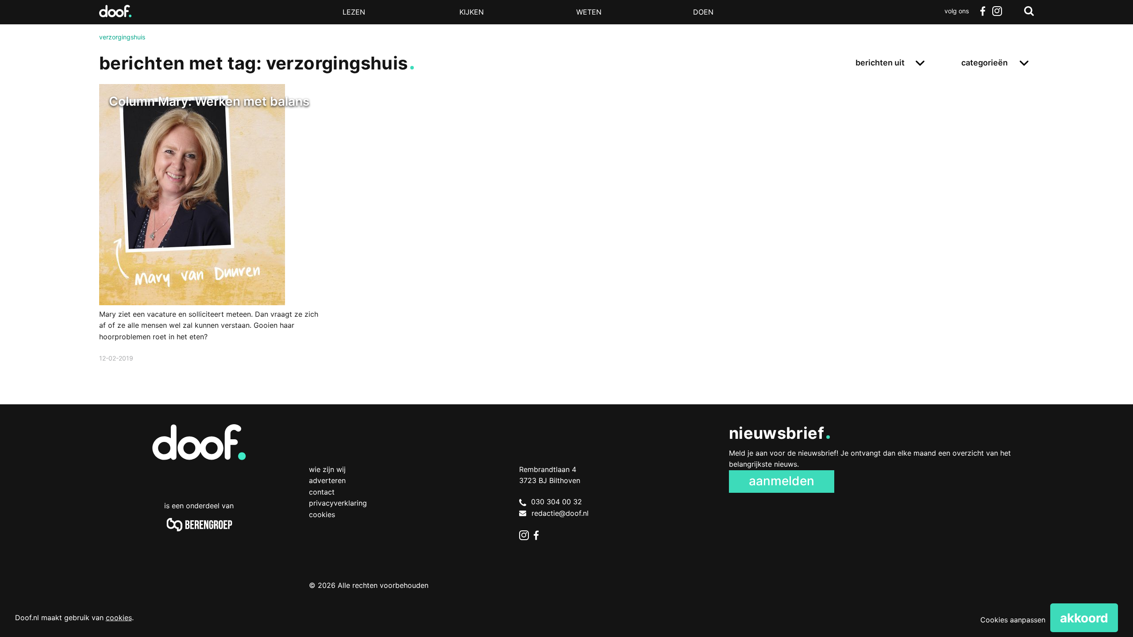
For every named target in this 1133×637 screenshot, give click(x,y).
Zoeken (1029, 11)
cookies (119, 617)
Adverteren (327, 480)
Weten (588, 12)
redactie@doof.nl (560, 513)
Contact (322, 491)
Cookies (322, 514)
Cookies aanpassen (1012, 619)
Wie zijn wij (327, 469)
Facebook (982, 11)
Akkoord (1084, 617)
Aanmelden (781, 480)
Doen (703, 12)
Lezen (354, 12)
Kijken (471, 12)
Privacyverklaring (338, 503)
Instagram (997, 11)
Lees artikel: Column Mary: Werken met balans (212, 234)
